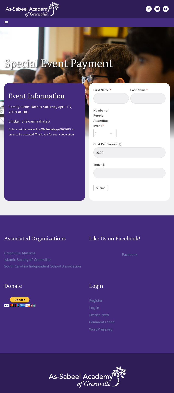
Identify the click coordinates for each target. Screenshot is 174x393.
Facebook (129, 254)
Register (95, 300)
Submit (100, 188)
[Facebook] (149, 9)
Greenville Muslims (19, 253)
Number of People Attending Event (100, 118)
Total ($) (99, 164)
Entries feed (99, 314)
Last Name (138, 90)
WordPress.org (100, 329)
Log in (94, 307)
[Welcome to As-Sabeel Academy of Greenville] (87, 377)
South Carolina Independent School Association (42, 266)
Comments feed (102, 322)
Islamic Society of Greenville (27, 259)
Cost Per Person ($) (107, 144)
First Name (102, 90)
